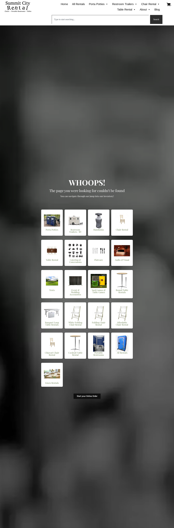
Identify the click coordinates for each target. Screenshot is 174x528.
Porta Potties (97, 4)
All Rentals (78, 4)
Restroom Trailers (123, 4)
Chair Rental (148, 4)
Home (64, 4)
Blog (157, 9)
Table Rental (124, 9)
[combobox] (100, 19)
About (143, 9)
